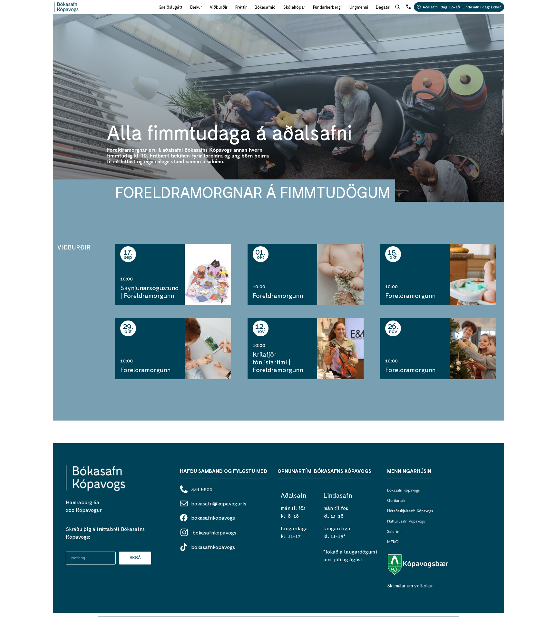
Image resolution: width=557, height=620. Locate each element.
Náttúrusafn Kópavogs (406, 521)
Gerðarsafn (396, 501)
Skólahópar (294, 7)
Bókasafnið (265, 7)
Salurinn (394, 532)
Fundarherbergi (327, 7)
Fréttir (241, 7)
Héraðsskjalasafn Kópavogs (410, 511)
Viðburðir (219, 7)
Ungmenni (358, 7)
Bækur (196, 7)
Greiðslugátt (170, 7)
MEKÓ (392, 542)
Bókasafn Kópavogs (403, 491)
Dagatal (383, 7)
